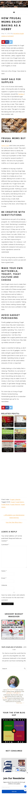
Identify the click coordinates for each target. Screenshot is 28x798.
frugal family (19, 502)
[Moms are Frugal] (14, 8)
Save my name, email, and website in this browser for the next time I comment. (13, 597)
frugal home (5, 504)
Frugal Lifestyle (15, 499)
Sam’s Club (5, 145)
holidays (21, 94)
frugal (13, 502)
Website (4, 585)
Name (4, 571)
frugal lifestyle (15, 504)
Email (3, 578)
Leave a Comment (7, 36)
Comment (5, 544)
